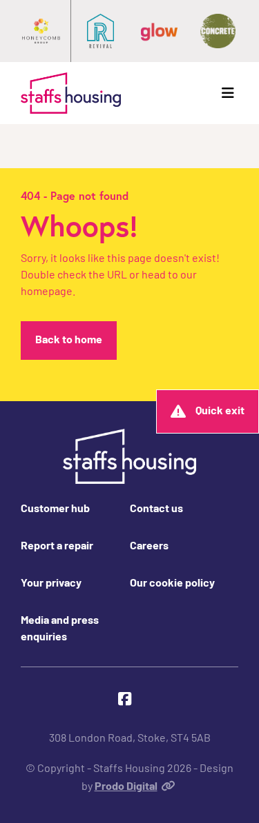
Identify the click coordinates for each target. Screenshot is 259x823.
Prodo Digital (126, 787)
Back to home (68, 340)
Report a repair (57, 546)
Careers (149, 546)
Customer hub (55, 509)
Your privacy (51, 583)
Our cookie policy (172, 583)
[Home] (71, 93)
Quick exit (219, 411)
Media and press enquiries (60, 629)
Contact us (156, 509)
